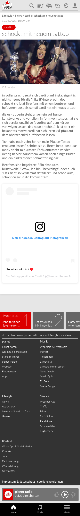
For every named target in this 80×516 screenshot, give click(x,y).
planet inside (75, 4)
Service (44, 396)
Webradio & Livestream (53, 346)
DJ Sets (44, 381)
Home (13, 512)
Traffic (49, 4)
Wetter (58, 4)
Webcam (66, 4)
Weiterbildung (10, 466)
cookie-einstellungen (50, 481)
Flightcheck (46, 431)
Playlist (40, 4)
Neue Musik (47, 371)
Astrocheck (8, 406)
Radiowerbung (10, 461)
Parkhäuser (46, 421)
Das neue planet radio (14, 351)
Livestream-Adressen (52, 366)
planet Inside (9, 361)
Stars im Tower (10, 356)
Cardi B (39, 276)
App (4, 376)
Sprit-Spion (46, 416)
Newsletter (8, 471)
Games (6, 416)
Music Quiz (46, 376)
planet (6, 341)
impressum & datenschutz (18, 481)
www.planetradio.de (29, 335)
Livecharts (46, 361)
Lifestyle (7, 16)
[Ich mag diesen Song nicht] (73, 494)
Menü (67, 512)
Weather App (47, 401)
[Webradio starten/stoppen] (65, 494)
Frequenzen (9, 371)
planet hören (9, 346)
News (18, 16)
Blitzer (44, 411)
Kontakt (7, 441)
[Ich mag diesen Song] (57, 494)
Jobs (4, 456)
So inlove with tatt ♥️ (19, 269)
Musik (44, 341)
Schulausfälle (47, 426)
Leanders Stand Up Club (16, 411)
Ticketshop (46, 356)
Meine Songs (47, 386)
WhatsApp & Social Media (17, 446)
